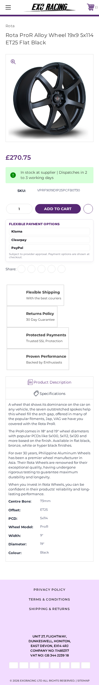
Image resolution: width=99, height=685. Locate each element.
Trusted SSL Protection (44, 341)
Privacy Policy (49, 590)
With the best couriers (43, 298)
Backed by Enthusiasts (44, 362)
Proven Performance (46, 356)
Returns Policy (40, 313)
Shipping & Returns (49, 609)
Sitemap (83, 680)
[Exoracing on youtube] (63, 621)
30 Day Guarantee (40, 320)
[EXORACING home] (49, 7)
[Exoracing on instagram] (50, 621)
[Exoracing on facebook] (36, 621)
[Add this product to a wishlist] (88, 209)
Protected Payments (46, 335)
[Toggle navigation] (14, 7)
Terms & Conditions (49, 599)
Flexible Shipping (43, 292)
